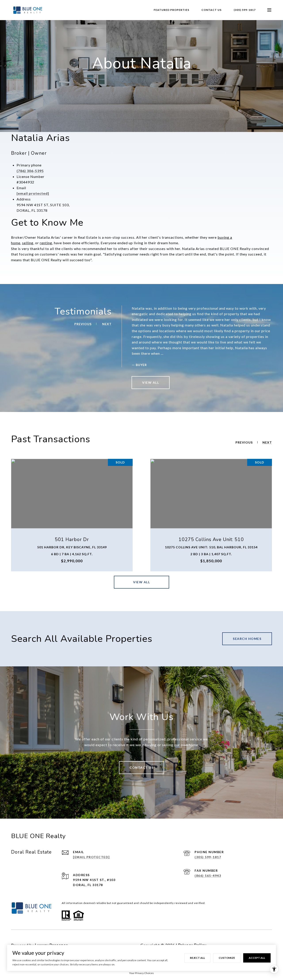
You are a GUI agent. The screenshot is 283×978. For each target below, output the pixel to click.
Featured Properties (171, 9)
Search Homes (247, 639)
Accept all (257, 957)
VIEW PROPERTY (72, 515)
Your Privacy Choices (141, 973)
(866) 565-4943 (208, 875)
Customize (227, 957)
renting (46, 243)
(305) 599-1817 (245, 9)
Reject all (197, 957)
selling (27, 243)
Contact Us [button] (141, 767)
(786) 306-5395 (30, 171)
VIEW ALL (150, 382)
